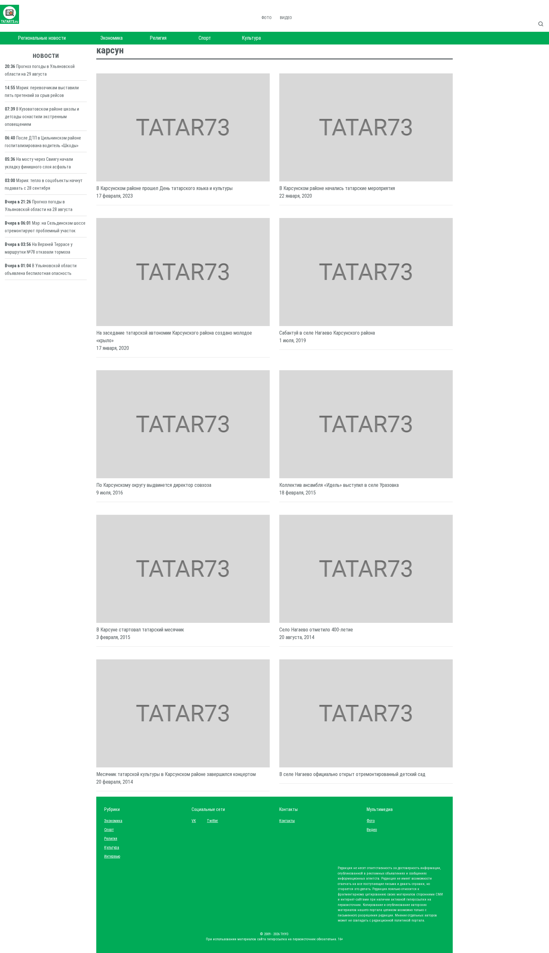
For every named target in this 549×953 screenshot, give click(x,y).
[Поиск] (543, 17)
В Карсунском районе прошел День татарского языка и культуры (164, 188)
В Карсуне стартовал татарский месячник (140, 630)
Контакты (285, 821)
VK (194, 821)
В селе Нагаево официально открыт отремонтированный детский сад (352, 774)
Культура (251, 38)
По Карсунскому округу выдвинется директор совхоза (153, 485)
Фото (266, 17)
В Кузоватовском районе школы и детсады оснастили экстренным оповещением (42, 116)
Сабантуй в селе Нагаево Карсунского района (327, 333)
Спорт (205, 38)
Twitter (212, 821)
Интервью (112, 856)
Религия (158, 38)
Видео (286, 17)
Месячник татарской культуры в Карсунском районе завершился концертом (176, 774)
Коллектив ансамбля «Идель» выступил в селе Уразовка (339, 485)
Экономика (111, 38)
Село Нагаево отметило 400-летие (316, 630)
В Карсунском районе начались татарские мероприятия (337, 188)
